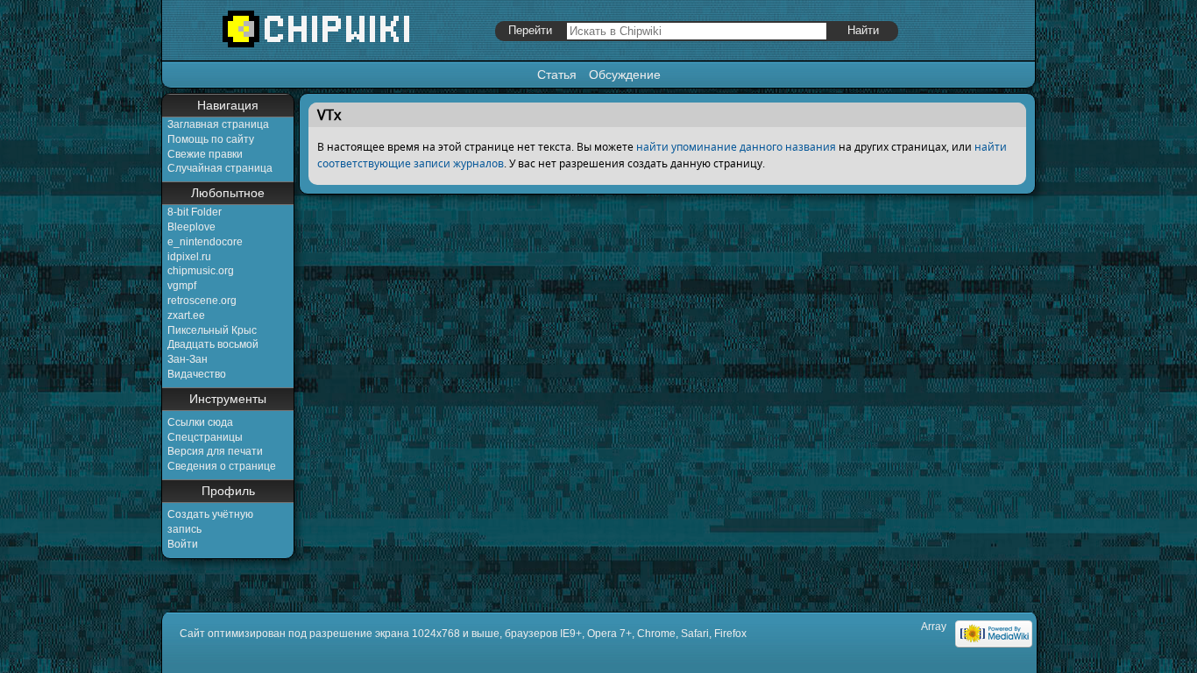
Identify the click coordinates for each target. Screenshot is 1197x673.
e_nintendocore (205, 242)
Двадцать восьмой (213, 344)
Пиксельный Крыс (212, 330)
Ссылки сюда (200, 422)
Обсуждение (625, 74)
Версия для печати (215, 451)
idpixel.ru (189, 257)
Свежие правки (205, 154)
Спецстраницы (205, 437)
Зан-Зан (187, 359)
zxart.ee (186, 315)
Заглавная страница (218, 124)
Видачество (196, 374)
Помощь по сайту (210, 139)
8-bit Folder (194, 212)
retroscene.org (202, 300)
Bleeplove (191, 227)
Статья (557, 74)
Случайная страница (220, 168)
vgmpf (181, 286)
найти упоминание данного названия (736, 146)
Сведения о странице (221, 466)
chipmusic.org (200, 271)
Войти (182, 544)
